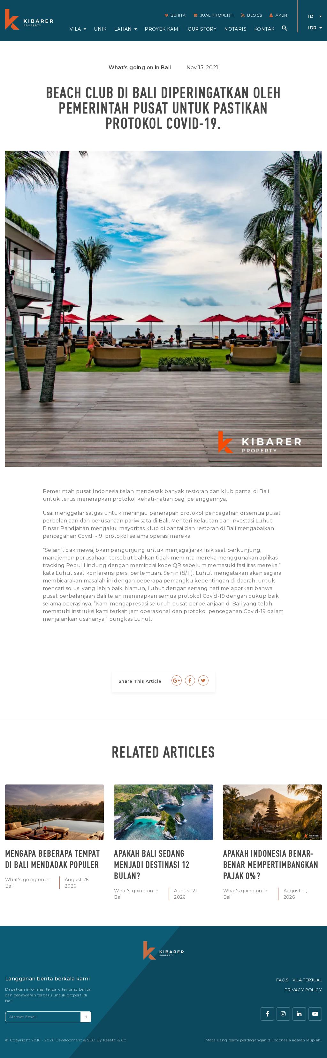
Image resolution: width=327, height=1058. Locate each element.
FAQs (282, 979)
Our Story (202, 29)
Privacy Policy (303, 989)
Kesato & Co (114, 1040)
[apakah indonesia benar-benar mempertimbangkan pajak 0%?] (272, 812)
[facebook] (267, 1014)
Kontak (264, 29)
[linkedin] (299, 1014)
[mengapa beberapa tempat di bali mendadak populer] (54, 812)
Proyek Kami (162, 29)
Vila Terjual (307, 979)
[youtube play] (315, 1014)
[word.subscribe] (85, 1016)
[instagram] (283, 1014)
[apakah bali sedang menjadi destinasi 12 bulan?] (163, 812)
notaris (235, 29)
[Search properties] (284, 28)
